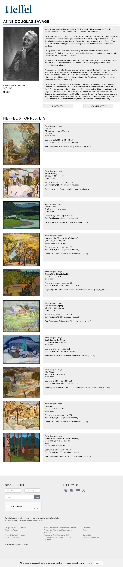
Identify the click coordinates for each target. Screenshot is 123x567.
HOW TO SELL (58, 106)
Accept (98, 563)
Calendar (86, 527)
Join (37, 497)
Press (85, 530)
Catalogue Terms (11, 530)
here (90, 563)
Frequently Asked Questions (16, 527)
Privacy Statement (12, 537)
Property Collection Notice (15, 535)
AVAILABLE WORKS (98, 106)
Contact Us (87, 535)
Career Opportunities (91, 537)
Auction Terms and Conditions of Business (60, 527)
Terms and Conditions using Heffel (57, 535)
